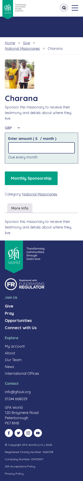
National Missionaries (22, 48)
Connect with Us (21, 327)
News (9, 366)
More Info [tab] (19, 208)
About (10, 353)
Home (10, 43)
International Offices (22, 373)
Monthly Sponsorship (31, 178)
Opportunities (18, 320)
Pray (9, 313)
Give (26, 43)
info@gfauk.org (18, 392)
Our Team (13, 360)
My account (15, 346)
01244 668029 (16, 399)
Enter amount (32, 138)
